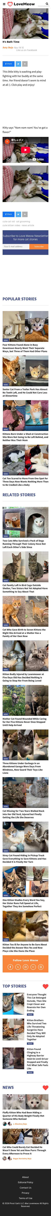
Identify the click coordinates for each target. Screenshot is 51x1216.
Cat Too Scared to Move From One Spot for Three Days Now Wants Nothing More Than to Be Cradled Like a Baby (25, 481)
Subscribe (39, 246)
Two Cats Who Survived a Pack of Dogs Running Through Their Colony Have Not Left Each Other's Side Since (24, 544)
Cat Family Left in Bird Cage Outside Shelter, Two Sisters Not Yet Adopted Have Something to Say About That (25, 588)
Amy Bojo (8, 48)
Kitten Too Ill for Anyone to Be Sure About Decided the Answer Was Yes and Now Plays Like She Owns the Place (25, 947)
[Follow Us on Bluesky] (33, 967)
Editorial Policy (25, 1182)
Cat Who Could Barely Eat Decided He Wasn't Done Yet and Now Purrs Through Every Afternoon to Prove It (24, 1150)
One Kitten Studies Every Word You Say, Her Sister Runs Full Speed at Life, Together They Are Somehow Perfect (24, 903)
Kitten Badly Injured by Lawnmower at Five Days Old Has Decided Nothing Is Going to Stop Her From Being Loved (23, 677)
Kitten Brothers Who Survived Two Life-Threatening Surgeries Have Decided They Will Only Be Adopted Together (36, 1030)
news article (28, 225)
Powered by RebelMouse (44, 6)
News (6, 340)
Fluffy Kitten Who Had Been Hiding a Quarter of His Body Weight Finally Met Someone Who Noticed (23, 1115)
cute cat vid (9, 222)
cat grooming (23, 222)
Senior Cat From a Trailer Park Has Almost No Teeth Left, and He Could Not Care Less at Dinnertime (25, 392)
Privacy (25, 1193)
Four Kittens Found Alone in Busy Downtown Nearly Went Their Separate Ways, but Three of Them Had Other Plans (25, 348)
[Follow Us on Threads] (41, 967)
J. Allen (16, 1124)
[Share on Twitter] (18, 64)
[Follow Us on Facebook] (10, 967)
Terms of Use (25, 1198)
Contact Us (25, 1187)
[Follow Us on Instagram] (25, 967)
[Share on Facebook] (9, 64)
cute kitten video (11, 225)
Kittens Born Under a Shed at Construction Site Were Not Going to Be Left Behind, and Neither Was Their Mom (25, 437)
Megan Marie (18, 1158)
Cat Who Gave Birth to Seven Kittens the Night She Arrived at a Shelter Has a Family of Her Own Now (24, 633)
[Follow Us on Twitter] (18, 967)
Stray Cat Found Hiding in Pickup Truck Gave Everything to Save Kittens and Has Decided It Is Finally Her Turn (24, 858)
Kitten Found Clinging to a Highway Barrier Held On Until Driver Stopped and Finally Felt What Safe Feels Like (37, 1058)
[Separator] (25, 64)
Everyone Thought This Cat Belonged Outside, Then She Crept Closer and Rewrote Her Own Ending (36, 1002)
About (25, 1177)
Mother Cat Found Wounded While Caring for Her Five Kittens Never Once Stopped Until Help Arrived (25, 722)
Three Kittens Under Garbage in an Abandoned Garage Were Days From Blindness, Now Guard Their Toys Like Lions (23, 768)
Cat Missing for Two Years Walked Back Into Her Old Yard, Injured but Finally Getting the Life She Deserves (23, 814)
